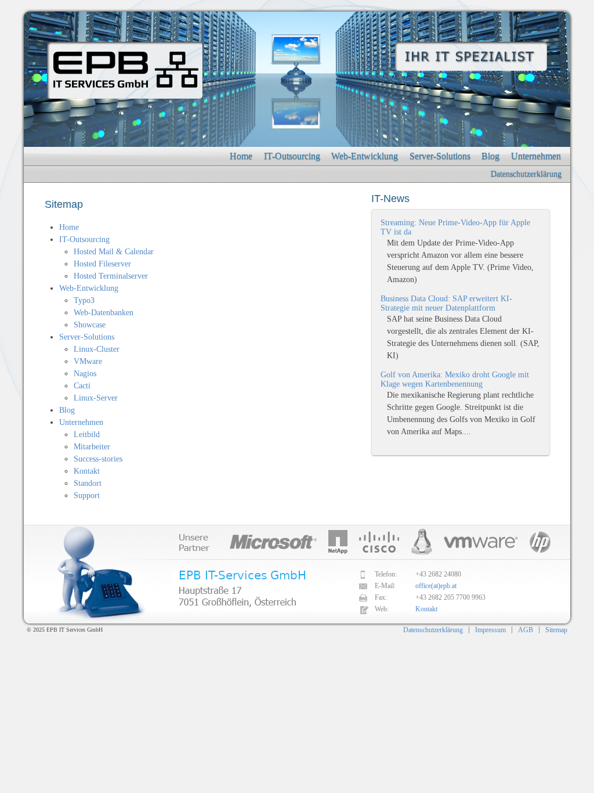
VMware (88, 361)
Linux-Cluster (96, 349)
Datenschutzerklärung (526, 174)
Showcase (90, 324)
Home (241, 156)
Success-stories (98, 459)
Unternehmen (536, 156)
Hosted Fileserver (102, 263)
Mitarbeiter (92, 446)
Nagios (85, 373)
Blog (490, 156)
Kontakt (87, 471)
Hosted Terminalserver (111, 276)
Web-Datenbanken (103, 312)
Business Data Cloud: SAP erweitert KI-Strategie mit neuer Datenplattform (446, 303)
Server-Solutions (440, 156)
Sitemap (556, 630)
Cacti (82, 385)
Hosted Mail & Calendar (114, 251)
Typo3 (84, 300)
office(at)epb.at (436, 586)
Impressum (490, 630)
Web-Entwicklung (364, 156)
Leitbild (87, 434)
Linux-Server (96, 398)
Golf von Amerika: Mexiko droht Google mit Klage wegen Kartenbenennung (455, 379)
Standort (88, 483)
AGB (525, 630)
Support (87, 495)
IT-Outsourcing (292, 156)
